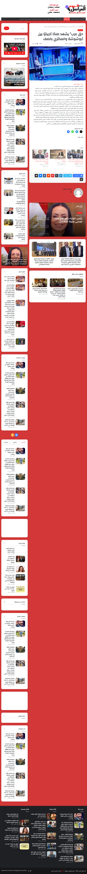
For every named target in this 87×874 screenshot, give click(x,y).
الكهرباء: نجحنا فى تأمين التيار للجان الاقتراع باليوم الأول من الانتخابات (38, 854)
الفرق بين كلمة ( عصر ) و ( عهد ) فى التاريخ (9, 589)
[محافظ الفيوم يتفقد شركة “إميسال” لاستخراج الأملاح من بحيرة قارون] (51, 846)
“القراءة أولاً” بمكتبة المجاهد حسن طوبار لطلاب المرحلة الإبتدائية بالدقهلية (39, 290)
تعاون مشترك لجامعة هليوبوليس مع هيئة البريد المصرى (20, 236)
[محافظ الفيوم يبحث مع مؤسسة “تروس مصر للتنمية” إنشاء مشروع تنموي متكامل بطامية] (51, 836)
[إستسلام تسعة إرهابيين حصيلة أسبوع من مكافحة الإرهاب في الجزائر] (75, 282)
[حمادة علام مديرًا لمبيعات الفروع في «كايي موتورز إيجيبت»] (20, 102)
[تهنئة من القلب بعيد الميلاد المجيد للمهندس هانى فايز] (20, 279)
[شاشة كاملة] (6, 53)
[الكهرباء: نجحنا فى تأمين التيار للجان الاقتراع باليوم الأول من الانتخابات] (51, 854)
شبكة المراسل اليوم (56, 871)
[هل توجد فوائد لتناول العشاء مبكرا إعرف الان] (51, 816)
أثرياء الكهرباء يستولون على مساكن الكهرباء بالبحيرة (10, 559)
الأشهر (14, 442)
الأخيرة (23, 442)
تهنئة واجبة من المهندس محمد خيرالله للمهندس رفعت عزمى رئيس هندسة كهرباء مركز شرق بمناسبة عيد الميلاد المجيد (9, 290)
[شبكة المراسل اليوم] (66, 8)
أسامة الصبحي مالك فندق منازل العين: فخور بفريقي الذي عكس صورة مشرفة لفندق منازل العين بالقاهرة (20, 224)
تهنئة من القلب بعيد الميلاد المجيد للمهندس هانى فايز (9, 278)
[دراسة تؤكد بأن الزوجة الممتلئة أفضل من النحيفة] (20, 569)
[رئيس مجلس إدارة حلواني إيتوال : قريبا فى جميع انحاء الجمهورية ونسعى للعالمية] (20, 577)
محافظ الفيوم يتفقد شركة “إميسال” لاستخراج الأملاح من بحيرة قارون (39, 846)
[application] (14, 49)
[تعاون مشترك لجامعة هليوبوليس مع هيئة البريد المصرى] (8, 236)
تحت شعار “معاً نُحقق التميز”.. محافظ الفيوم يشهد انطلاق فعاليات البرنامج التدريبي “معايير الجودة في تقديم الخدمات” (38, 825)
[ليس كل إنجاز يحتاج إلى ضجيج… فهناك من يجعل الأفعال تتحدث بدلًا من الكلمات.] (8, 210)
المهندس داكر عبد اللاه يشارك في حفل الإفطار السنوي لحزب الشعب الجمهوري (75, 161)
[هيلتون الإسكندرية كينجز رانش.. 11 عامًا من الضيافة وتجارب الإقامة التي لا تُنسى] (20, 159)
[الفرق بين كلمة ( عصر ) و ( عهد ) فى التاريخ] (20, 589)
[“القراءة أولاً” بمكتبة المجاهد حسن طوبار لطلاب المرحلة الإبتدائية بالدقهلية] (39, 282)
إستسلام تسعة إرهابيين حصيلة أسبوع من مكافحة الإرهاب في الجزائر (75, 290)
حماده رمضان (77, 43)
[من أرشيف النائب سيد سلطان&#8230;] (58, 154)
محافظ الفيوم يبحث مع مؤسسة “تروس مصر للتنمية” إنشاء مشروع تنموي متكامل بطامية (38, 836)
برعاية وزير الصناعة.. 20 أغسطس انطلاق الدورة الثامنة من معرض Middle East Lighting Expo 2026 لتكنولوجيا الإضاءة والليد (9, 115)
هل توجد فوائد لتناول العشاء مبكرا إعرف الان (38, 815)
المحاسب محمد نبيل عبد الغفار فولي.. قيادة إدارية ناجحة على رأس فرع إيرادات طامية (20, 182)
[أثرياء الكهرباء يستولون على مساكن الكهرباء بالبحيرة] (20, 559)
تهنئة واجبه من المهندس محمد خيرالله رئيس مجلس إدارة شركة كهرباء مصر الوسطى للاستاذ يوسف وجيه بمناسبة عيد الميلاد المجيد (9, 328)
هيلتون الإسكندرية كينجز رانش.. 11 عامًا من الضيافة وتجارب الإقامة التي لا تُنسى (9, 160)
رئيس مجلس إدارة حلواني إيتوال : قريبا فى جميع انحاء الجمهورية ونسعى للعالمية (9, 579)
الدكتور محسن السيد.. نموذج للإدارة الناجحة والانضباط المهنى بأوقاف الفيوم (68, 221)
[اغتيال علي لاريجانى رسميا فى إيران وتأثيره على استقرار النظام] (40, 154)
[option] (57, 220)
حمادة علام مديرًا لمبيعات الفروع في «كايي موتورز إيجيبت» (9, 103)
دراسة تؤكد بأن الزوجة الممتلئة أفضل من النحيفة (10, 569)
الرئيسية (80, 26)
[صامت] (9, 53)
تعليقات (6, 442)
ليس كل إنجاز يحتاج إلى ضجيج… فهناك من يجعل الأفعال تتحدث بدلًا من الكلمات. (20, 211)
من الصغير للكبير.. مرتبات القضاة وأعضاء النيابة (10, 550)
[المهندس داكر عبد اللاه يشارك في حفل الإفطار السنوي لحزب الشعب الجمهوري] (75, 154)
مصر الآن (75, 26)
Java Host (10, 870)
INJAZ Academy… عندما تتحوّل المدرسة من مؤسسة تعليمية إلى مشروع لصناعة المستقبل (14, 81)
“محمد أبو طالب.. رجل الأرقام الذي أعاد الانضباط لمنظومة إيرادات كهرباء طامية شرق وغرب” (9, 343)
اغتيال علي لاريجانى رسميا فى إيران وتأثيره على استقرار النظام (40, 161)
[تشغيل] (23, 53)
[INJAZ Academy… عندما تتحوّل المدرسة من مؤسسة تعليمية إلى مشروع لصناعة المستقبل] (20, 128)
